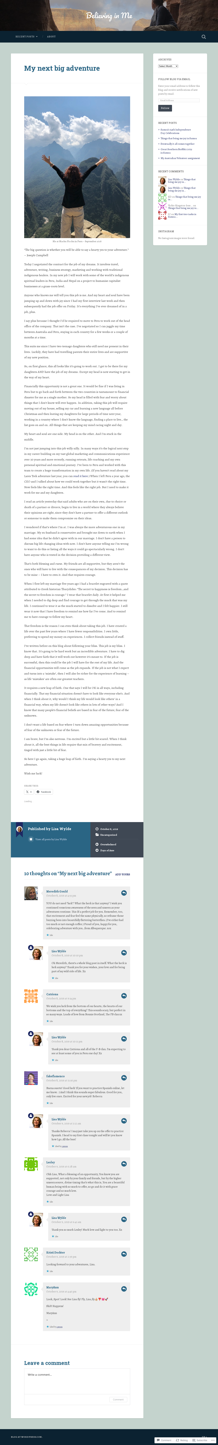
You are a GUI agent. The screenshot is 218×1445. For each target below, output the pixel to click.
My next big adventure (62, 68)
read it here (80, 476)
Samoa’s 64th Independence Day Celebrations (176, 131)
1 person (65, 1146)
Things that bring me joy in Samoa (179, 138)
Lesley (50, 1162)
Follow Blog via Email (174, 79)
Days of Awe (107, 850)
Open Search (203, 37)
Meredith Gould (57, 891)
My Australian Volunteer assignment (180, 158)
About (51, 36)
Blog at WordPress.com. (27, 1436)
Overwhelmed (108, 844)
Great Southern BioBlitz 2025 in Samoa (176, 150)
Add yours (122, 874)
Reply (124, 893)
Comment (118, 1399)
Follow (165, 108)
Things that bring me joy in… (182, 180)
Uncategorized (108, 835)
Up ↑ (204, 1436)
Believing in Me (109, 15)
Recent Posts (25, 36)
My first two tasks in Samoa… (182, 215)
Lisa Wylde (59, 951)
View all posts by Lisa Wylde (51, 839)
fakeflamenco (55, 1076)
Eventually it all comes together (177, 144)
